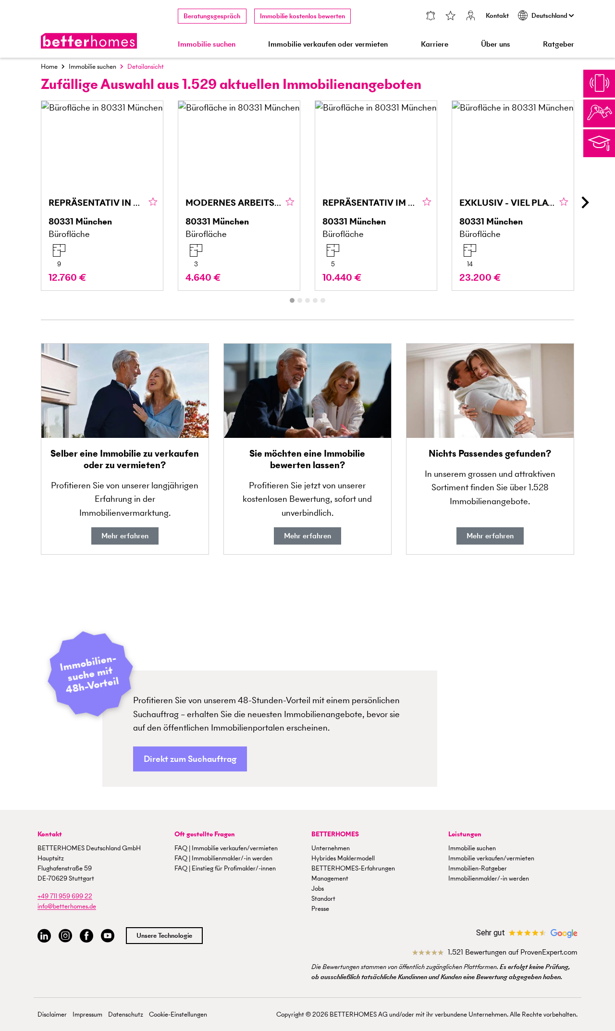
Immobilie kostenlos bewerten (302, 16)
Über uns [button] (495, 44)
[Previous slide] (31, 202)
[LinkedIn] (44, 936)
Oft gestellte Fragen (204, 834)
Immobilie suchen (92, 66)
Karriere (434, 44)
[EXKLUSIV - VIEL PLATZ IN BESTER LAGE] (513, 195)
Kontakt (497, 15)
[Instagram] (65, 936)
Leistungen (464, 834)
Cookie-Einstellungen (178, 1014)
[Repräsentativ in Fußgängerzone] (102, 195)
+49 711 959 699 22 (64, 896)
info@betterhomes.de (66, 906)
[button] (190, 759)
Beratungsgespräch (212, 16)
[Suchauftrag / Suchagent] (430, 16)
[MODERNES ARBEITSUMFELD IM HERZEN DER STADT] (239, 195)
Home (49, 66)
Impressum (87, 1014)
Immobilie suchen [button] (206, 44)
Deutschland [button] (550, 15)
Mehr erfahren (124, 536)
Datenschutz (125, 1014)
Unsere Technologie (164, 935)
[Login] (470, 16)
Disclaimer (52, 1014)
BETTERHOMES (335, 834)
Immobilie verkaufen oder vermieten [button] (328, 44)
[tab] (292, 300)
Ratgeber (558, 44)
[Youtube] (107, 936)
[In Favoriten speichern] (153, 202)
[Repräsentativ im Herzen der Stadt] (376, 195)
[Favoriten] (450, 16)
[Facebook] (86, 936)
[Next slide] (584, 202)
